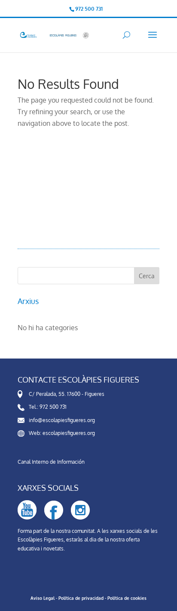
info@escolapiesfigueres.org (62, 420)
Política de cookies (126, 598)
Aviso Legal (43, 598)
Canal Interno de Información (51, 462)
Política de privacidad (81, 598)
